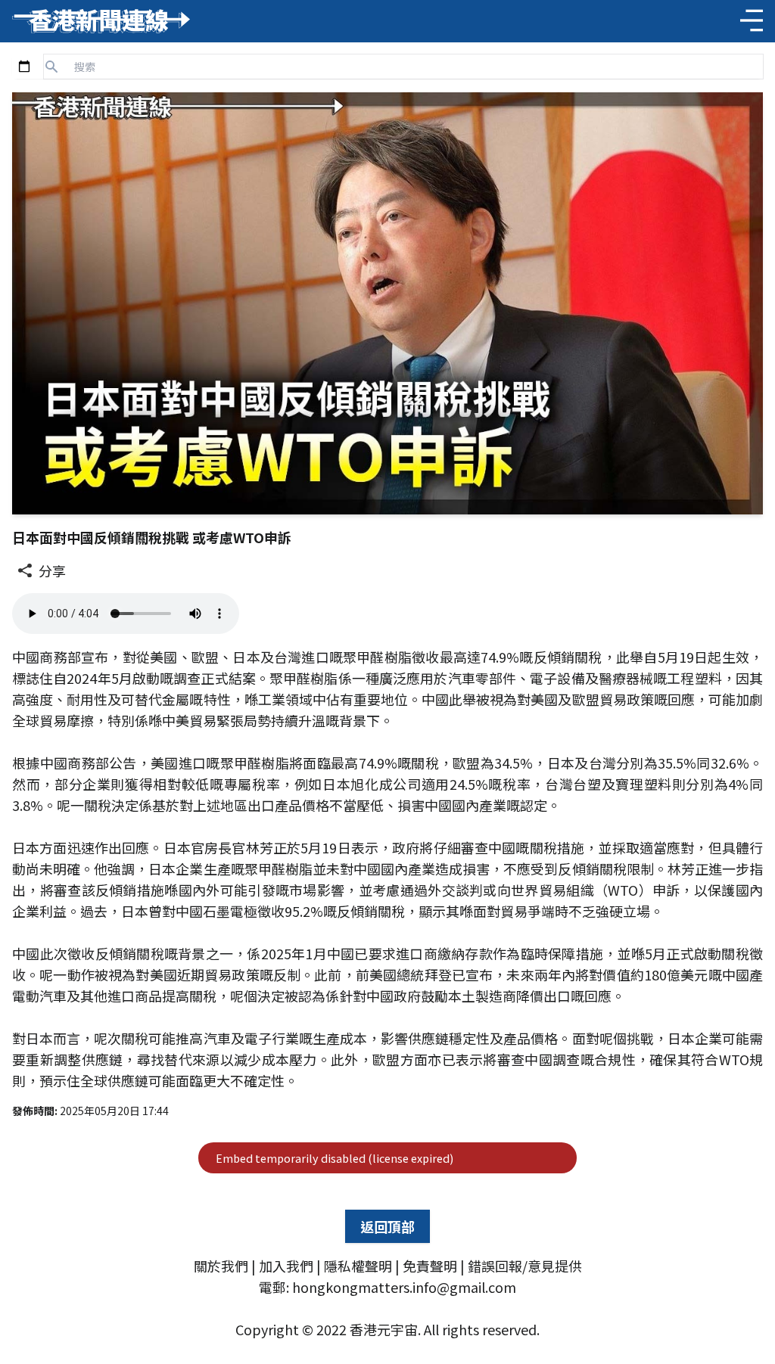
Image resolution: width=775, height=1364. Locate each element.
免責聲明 (430, 1265)
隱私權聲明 (358, 1265)
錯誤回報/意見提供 (525, 1265)
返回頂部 (387, 1226)
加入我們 (286, 1265)
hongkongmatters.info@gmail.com (404, 1287)
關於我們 (221, 1265)
